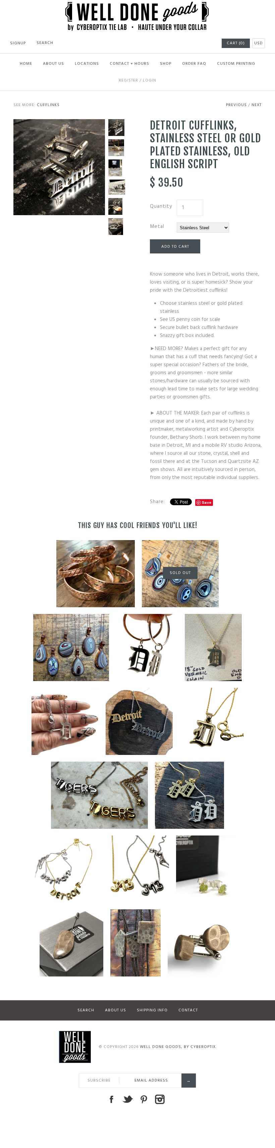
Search (85, 1010)
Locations (87, 63)
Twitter (127, 1099)
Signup (18, 43)
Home (26, 63)
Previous (236, 105)
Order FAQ (194, 63)
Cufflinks (48, 105)
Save (207, 502)
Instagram (159, 1099)
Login (149, 80)
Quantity (161, 206)
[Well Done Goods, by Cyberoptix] (137, 6)
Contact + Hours (129, 63)
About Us (53, 63)
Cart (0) (236, 43)
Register (128, 80)
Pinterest (143, 1099)
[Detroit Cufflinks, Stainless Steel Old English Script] (59, 123)
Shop (165, 63)
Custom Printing (236, 63)
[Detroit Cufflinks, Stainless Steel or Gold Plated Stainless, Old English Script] (116, 147)
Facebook (111, 1099)
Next (257, 105)
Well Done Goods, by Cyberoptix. (178, 1047)
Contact (188, 1010)
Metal (157, 227)
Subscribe (99, 1080)
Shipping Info (152, 1010)
